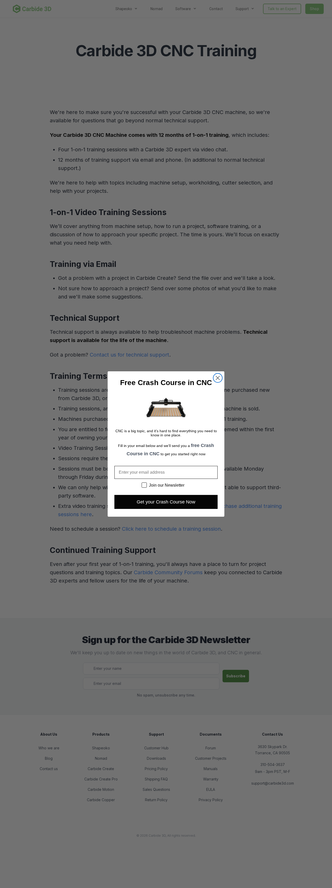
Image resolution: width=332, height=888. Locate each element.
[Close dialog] (217, 377)
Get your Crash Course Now (166, 502)
